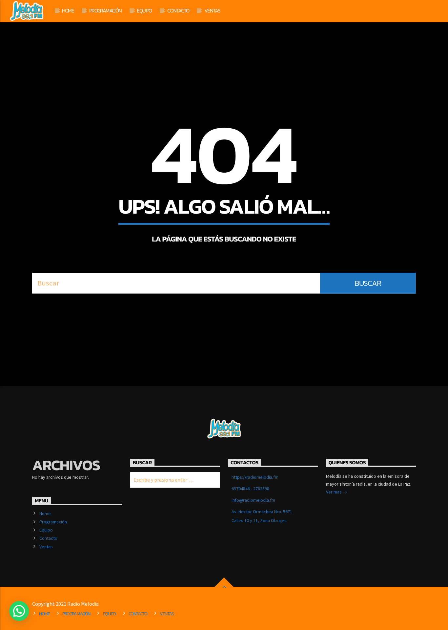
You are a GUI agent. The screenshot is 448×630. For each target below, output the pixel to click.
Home (68, 10)
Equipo (144, 10)
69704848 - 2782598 (250, 489)
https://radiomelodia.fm (255, 477)
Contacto (178, 10)
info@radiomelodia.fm (253, 500)
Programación (105, 10)
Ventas (212, 10)
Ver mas (334, 492)
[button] (19, 611)
